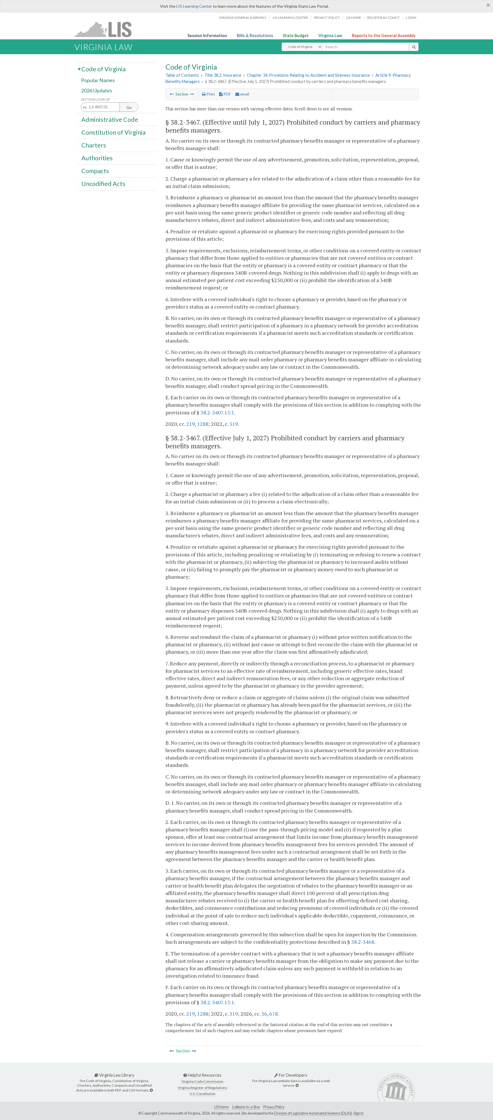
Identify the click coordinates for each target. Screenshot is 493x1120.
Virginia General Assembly (242, 17)
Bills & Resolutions (255, 35)
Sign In (358, 1113)
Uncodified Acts (103, 183)
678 (273, 1013)
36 (264, 1013)
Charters (93, 145)
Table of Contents (182, 75)
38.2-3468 (362, 941)
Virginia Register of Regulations (202, 1087)
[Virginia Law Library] (151, 1090)
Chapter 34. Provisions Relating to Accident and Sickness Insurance (308, 75)
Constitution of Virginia (113, 132)
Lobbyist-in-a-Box (246, 1107)
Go (129, 107)
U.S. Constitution (202, 1093)
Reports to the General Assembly (384, 35)
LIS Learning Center (194, 6)
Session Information (207, 35)
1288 (203, 423)
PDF (227, 94)
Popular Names (98, 80)
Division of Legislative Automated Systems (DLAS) (313, 1113)
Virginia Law (330, 35)
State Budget (296, 35)
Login (411, 17)
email (244, 94)
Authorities (97, 158)
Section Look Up (95, 99)
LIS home (353, 17)
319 (233, 423)
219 (190, 423)
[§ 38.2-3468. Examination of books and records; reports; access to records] (192, 94)
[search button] (414, 46)
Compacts (95, 171)
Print (210, 94)
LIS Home (221, 1107)
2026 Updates (96, 90)
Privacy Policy (327, 17)
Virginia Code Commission (202, 1081)
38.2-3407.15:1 (217, 412)
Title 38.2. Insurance (222, 75)
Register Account (383, 17)
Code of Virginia (103, 68)
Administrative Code (109, 119)
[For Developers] (297, 1085)
